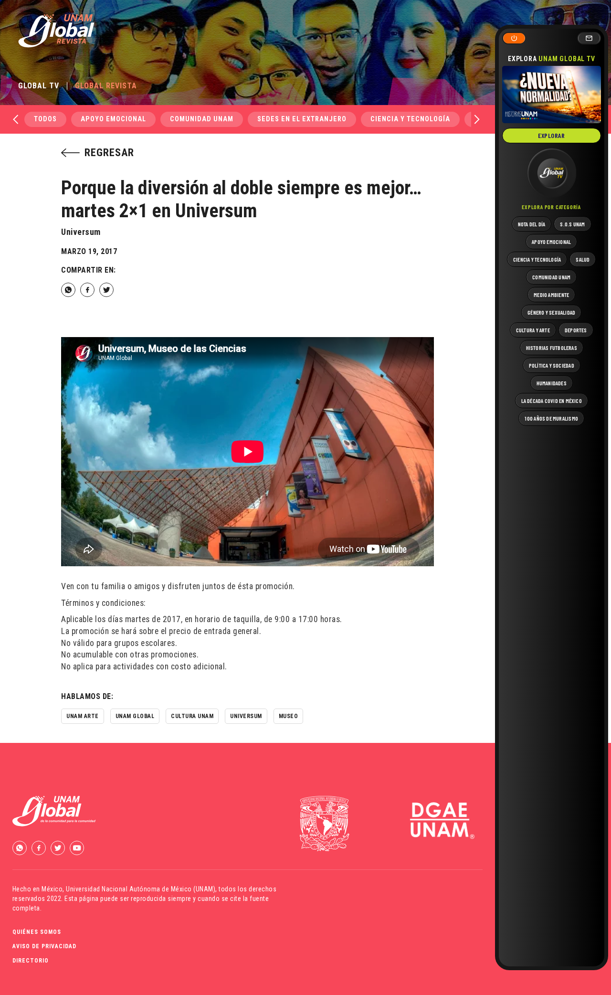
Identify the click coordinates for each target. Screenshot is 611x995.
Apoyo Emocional (113, 119)
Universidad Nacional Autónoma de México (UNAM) (140, 889)
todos (45, 119)
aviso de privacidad (44, 946)
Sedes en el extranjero (302, 119)
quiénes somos (36, 932)
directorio (30, 960)
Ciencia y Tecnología (410, 119)
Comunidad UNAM (201, 119)
